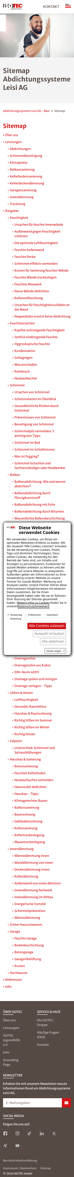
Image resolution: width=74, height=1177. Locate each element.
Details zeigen (53, 651)
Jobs (6, 1052)
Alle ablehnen (53, 641)
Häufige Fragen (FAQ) (48, 1034)
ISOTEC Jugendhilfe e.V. (11, 1040)
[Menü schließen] (68, 6)
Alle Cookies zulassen (46, 625)
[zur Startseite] (13, 7)
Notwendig (16, 614)
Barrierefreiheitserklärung (20, 1160)
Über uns (9, 1020)
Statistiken (52, 614)
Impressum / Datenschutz (19, 1168)
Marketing (15, 618)
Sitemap (45, 1168)
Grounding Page (11, 1062)
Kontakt (51, 6)
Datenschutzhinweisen (33, 606)
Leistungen (11, 1028)
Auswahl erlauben (49, 633)
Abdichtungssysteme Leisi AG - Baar (26, 111)
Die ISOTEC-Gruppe (46, 1022)
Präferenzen (34, 614)
